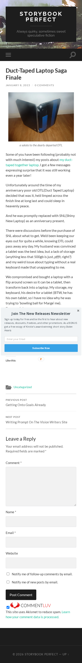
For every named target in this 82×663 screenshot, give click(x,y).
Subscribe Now (41, 348)
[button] (41, 313)
